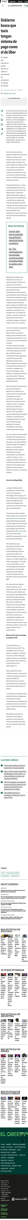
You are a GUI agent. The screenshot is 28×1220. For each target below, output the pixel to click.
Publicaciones (6, 1166)
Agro (19, 1149)
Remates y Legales (7, 1160)
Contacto (3, 1216)
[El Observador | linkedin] (22, 1138)
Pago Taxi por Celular (13, 873)
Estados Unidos (6, 1171)
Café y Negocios (20, 1147)
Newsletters (16, 1166)
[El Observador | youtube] (26, 1135)
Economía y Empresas (8, 1149)
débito (16, 457)
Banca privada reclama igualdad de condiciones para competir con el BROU (13, 903)
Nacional (9, 1147)
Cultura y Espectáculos (9, 1155)
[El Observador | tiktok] (19, 1138)
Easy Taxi (19, 531)
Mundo (13, 1152)
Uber (3, 873)
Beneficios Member (18, 1144)
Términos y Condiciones (4, 1213)
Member (8, 1144)
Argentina (4, 1168)
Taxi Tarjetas (5, 876)
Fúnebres (10, 1158)
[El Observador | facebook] (19, 1135)
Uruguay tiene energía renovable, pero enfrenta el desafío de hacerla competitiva (13, 891)
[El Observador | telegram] (22, 1141)
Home (3, 1144)
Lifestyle (22, 1155)
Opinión (3, 1158)
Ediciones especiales (8, 1163)
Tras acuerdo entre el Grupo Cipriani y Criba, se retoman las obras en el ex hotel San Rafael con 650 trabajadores (13, 911)
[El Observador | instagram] (23, 1135)
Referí (3, 1147)
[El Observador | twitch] (26, 1141)
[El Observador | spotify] (26, 1138)
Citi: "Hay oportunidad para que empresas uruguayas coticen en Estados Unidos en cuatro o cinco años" (13, 897)
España (12, 1168)
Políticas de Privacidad (4, 1209)
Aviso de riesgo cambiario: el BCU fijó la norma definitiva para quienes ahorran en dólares (12, 918)
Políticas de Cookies (4, 1205)
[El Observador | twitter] (16, 1135)
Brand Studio (5, 1152)
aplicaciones (15, 518)
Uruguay (4, 1)
